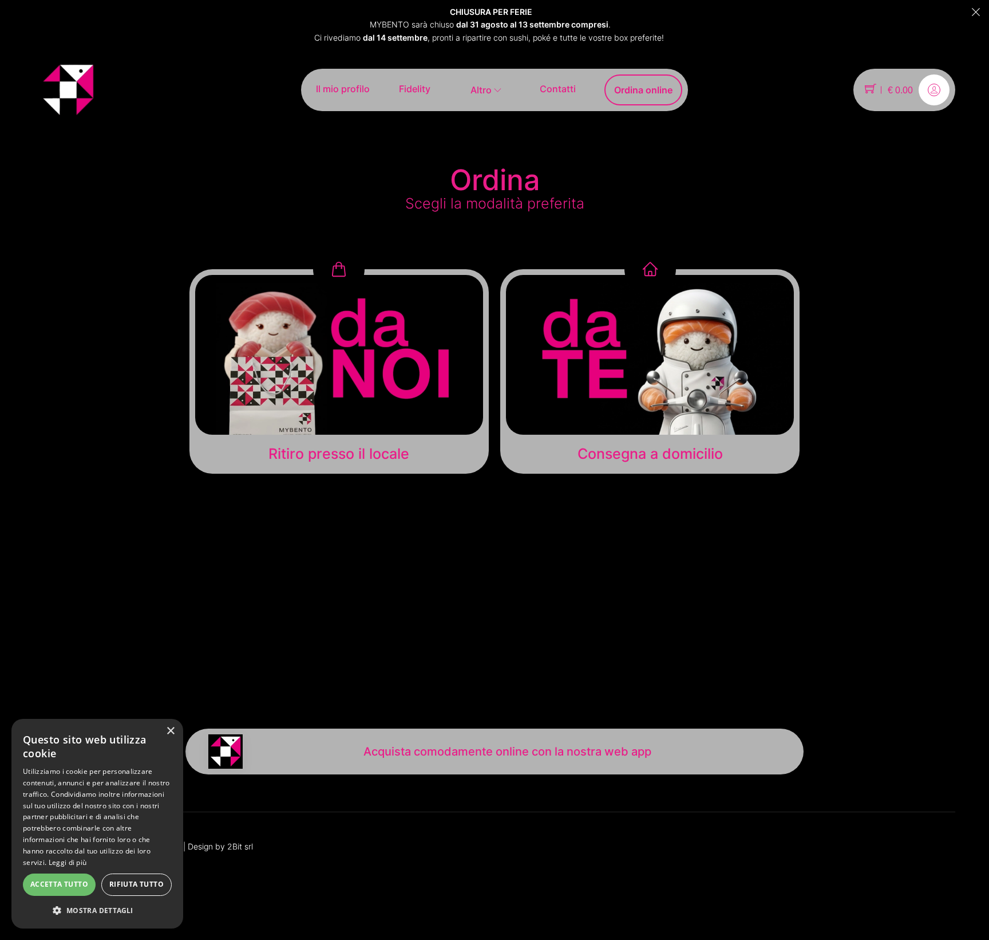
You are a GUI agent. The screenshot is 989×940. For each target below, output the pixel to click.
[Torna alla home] (68, 89)
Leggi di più (68, 862)
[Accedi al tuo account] (934, 89)
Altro (482, 90)
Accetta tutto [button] (59, 884)
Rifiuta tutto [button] (136, 884)
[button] (97, 910)
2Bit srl (240, 846)
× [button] (170, 731)
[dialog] (97, 824)
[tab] (339, 371)
